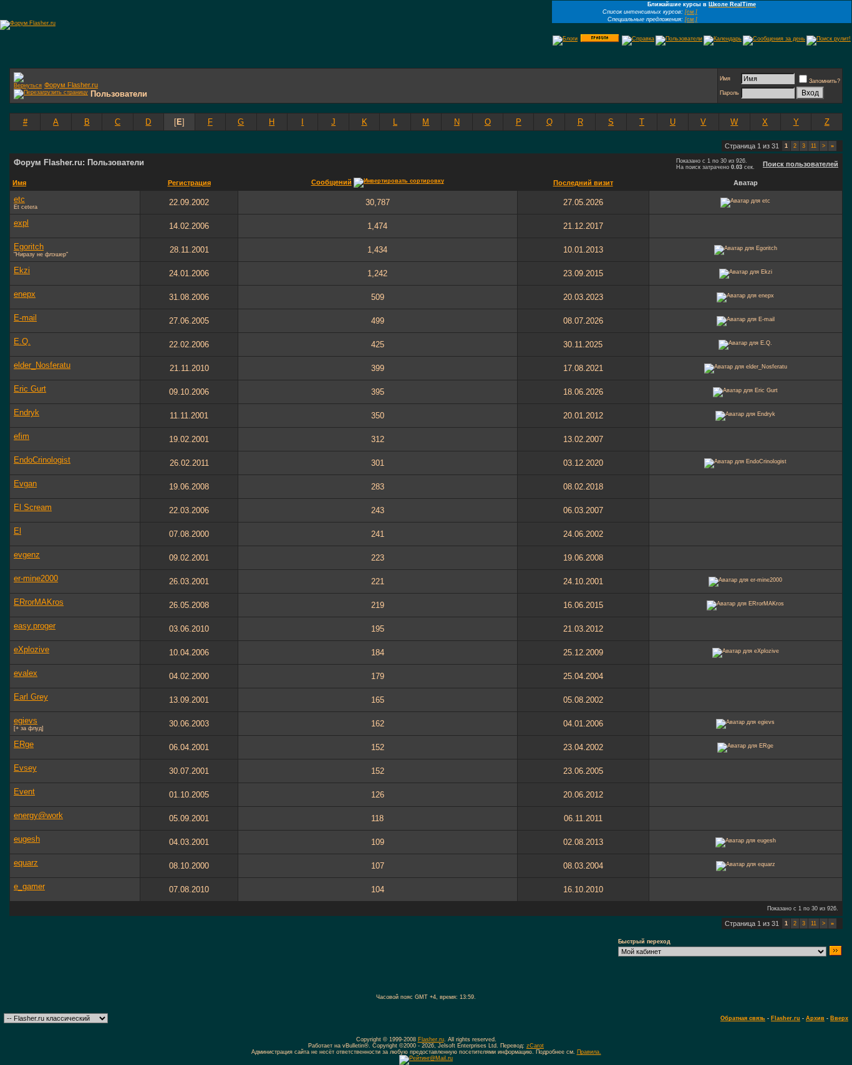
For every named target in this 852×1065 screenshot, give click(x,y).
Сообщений (331, 182)
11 (813, 146)
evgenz (27, 554)
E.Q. (22, 341)
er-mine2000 (36, 578)
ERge (24, 744)
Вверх (839, 1018)
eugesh (27, 839)
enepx (25, 294)
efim (21, 436)
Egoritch (29, 246)
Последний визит (583, 182)
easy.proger (35, 625)
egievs (25, 720)
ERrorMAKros (39, 602)
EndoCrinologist (42, 460)
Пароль (729, 93)
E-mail (25, 317)
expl (21, 223)
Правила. (589, 1052)
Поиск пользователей (800, 164)
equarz (26, 862)
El (17, 531)
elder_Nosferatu (42, 365)
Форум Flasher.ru (71, 85)
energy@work (38, 815)
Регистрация (189, 182)
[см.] (691, 12)
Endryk (26, 412)
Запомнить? (824, 81)
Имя (725, 78)
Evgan (25, 483)
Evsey (25, 768)
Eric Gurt (30, 388)
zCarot (535, 1046)
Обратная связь (742, 1018)
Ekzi (22, 270)
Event (24, 791)
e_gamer (29, 886)
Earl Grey (31, 696)
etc (19, 199)
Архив (815, 1018)
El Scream (33, 507)
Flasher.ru (785, 1018)
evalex (25, 673)
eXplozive (31, 649)
